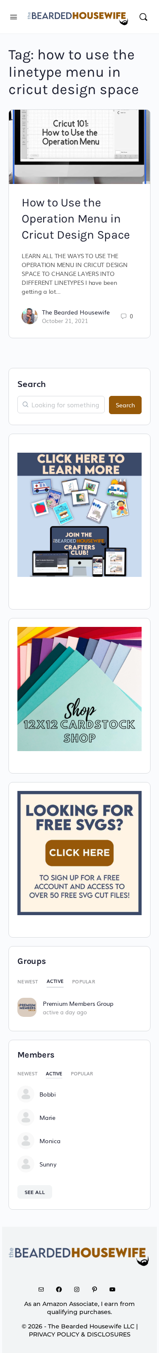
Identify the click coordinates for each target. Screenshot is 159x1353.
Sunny (47, 1164)
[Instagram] (79, 1289)
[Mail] (44, 1289)
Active (55, 980)
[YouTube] (115, 1289)
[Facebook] (62, 1289)
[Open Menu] (13, 16)
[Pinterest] (97, 1289)
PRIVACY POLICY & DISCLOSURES (80, 1334)
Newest (27, 981)
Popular (83, 981)
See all (35, 1192)
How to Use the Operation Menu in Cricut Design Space (75, 218)
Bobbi (47, 1094)
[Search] (143, 16)
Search (31, 383)
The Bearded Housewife (76, 312)
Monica (50, 1140)
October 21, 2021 (65, 321)
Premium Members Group (78, 1003)
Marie (47, 1117)
